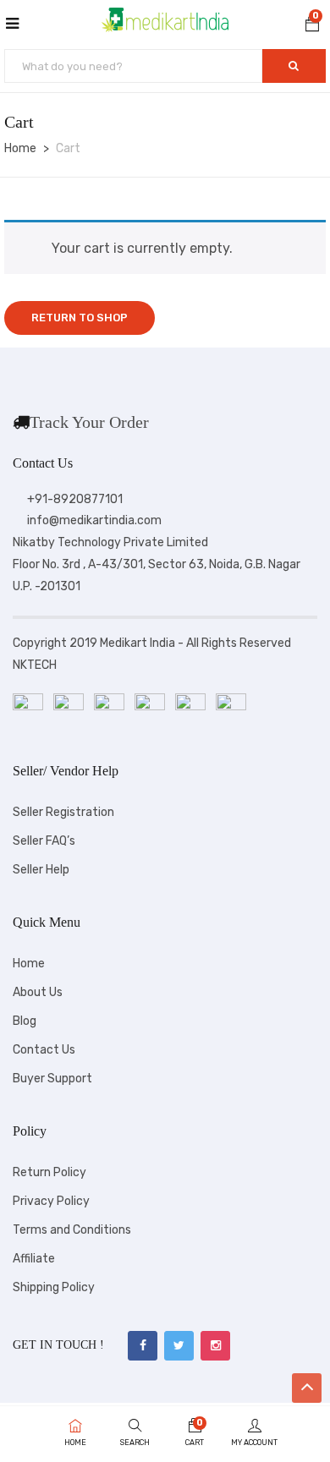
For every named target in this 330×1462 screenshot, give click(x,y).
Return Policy (49, 1172)
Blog (24, 1021)
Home (20, 148)
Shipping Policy (54, 1287)
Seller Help (41, 869)
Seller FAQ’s (44, 841)
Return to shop (79, 317)
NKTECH (35, 665)
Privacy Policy (51, 1201)
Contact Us (44, 1050)
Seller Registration (63, 812)
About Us (38, 992)
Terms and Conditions (72, 1230)
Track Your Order (89, 422)
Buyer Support (52, 1078)
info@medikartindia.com (94, 520)
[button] (312, 26)
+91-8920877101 (75, 499)
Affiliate (34, 1258)
